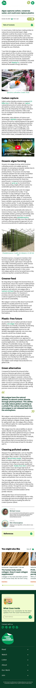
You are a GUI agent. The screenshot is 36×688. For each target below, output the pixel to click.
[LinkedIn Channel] (17, 627)
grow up (14, 183)
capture (27, 103)
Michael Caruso (19, 9)
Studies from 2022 (20, 466)
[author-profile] (5, 511)
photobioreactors (23, 217)
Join (3, 675)
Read (4, 649)
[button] (28, 3)
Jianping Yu (15, 62)
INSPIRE (13, 119)
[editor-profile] (5, 523)
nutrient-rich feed (7, 291)
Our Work (6, 670)
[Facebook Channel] (10, 627)
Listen (4, 660)
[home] (4, 3)
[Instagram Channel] (3, 627)
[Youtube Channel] (13, 627)
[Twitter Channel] (6, 627)
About (4, 665)
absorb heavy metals (14, 458)
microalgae (10, 324)
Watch (4, 655)
